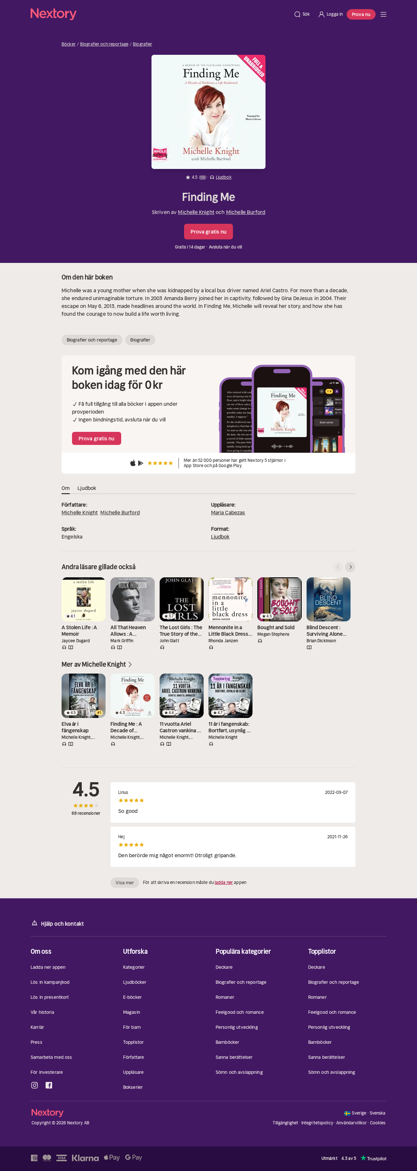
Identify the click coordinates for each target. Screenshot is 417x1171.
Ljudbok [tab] (87, 488)
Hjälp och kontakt (62, 923)
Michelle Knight (196, 212)
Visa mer (125, 883)
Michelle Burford (246, 212)
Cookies (378, 1123)
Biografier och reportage (104, 44)
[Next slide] (350, 567)
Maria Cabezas (228, 512)
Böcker (69, 44)
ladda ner (224, 882)
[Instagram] (34, 1085)
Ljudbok (220, 536)
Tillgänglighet (285, 1123)
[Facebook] (49, 1085)
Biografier (142, 44)
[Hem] (160, 14)
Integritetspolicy (317, 1123)
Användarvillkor (351, 1123)
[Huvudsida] (383, 14)
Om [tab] (66, 488)
